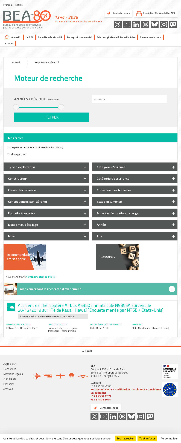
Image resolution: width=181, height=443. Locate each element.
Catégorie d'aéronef (111, 167)
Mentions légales (13, 373)
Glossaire (106, 257)
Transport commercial (79, 37)
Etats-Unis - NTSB (99, 328)
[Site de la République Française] (170, 372)
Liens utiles (9, 369)
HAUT (88, 351)
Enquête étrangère (21, 213)
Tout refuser (147, 438)
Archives (8, 389)
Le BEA (30, 37)
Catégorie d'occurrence (113, 178)
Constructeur (17, 178)
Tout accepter (125, 438)
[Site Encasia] (170, 390)
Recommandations (150, 37)
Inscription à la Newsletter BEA (159, 13)
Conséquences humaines (114, 190)
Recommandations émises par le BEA (20, 257)
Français (7, 5)
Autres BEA (9, 363)
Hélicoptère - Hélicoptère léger (22, 328)
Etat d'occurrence (109, 201)
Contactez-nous (121, 13)
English (19, 5)
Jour (100, 236)
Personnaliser (169, 438)
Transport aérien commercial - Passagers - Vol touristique (63, 329)
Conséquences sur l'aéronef (27, 201)
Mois (11, 236)
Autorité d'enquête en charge (118, 213)
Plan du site (10, 378)
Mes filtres (16, 138)
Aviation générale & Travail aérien (116, 37)
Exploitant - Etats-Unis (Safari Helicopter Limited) (37, 147)
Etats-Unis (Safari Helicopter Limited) (150, 328)
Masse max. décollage (23, 224)
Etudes (9, 43)
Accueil (15, 37)
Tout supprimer (17, 154)
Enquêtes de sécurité (50, 37)
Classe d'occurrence (22, 190)
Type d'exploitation (21, 167)
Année (101, 224)
